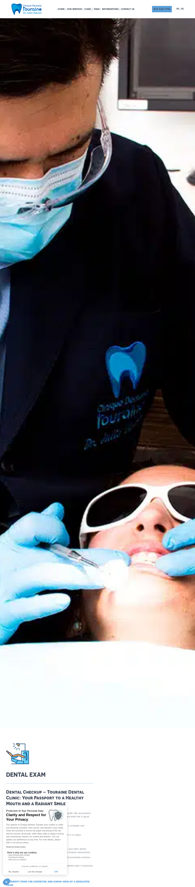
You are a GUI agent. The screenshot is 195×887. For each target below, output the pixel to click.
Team (96, 9)
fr (177, 8)
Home (61, 9)
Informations (110, 9)
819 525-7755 (162, 9)
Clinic (87, 9)
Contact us (127, 9)
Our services (74, 9)
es (182, 8)
